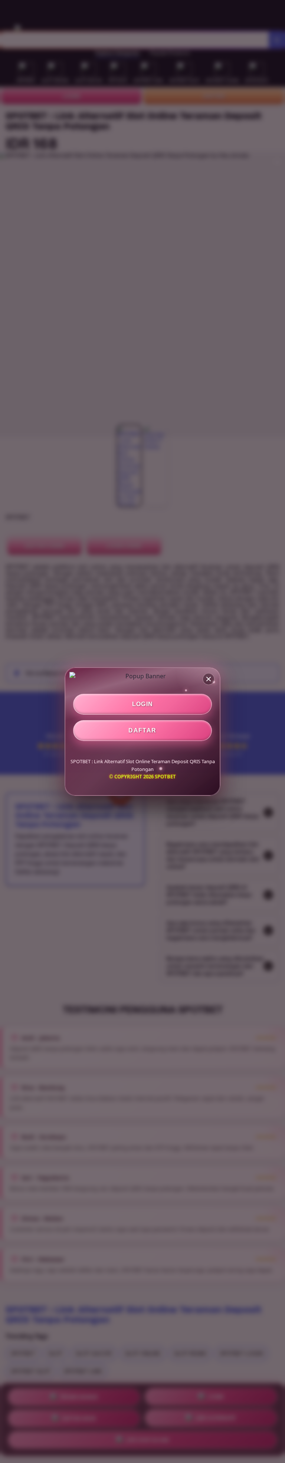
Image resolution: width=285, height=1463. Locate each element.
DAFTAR (142, 730)
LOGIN (142, 704)
